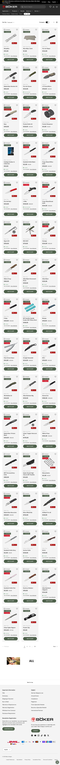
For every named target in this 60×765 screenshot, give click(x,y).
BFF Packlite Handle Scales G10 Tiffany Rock (30, 319)
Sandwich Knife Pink (9, 588)
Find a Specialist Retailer (37, 704)
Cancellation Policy (37, 759)
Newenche (45, 395)
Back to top (30, 682)
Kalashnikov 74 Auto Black (9, 434)
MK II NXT (25, 241)
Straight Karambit (28, 358)
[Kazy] (11, 113)
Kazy (5, 124)
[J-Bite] (30, 191)
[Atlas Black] (49, 268)
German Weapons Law (37, 693)
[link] (12, 646)
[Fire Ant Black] (49, 38)
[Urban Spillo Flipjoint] (11, 617)
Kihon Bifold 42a (27, 512)
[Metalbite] (11, 38)
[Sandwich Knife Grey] (11, 539)
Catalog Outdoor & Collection (9, 162)
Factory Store (6, 14)
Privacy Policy (27, 759)
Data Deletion (19, 759)
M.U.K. (44, 550)
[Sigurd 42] (11, 230)
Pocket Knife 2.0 (27, 124)
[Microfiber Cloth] (30, 38)
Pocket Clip (26, 627)
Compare (42, 22)
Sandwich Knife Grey (10, 550)
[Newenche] (49, 385)
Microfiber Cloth (28, 48)
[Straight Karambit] (30, 347)
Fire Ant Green (27, 86)
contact (35, 730)
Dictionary (5, 696)
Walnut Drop (7, 279)
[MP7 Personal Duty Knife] (11, 462)
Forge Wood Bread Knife (47, 202)
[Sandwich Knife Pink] (11, 577)
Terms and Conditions (47, 759)
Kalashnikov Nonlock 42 (10, 86)
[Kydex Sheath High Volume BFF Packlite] (30, 462)
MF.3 (43, 358)
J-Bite (25, 201)
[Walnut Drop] (11, 268)
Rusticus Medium (28, 588)
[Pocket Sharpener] (49, 113)
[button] (56, 6)
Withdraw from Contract (8, 710)
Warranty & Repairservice (9, 704)
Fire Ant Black (46, 48)
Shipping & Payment (7, 699)
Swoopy (44, 241)
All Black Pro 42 (46, 512)
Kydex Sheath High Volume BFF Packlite (29, 474)
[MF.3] (49, 347)
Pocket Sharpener (47, 124)
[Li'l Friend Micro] (49, 76)
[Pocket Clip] (30, 617)
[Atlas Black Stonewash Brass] (30, 268)
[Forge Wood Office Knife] (49, 151)
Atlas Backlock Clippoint (46, 589)
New (21, 14)
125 (35, 646)
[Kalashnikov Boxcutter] (11, 502)
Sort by (4, 22)
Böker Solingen (9, 756)
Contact (44, 2)
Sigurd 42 (6, 241)
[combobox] (33, 6)
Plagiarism (34, 701)
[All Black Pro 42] (49, 502)
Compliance (34, 699)
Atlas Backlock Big (28, 395)
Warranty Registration (8, 707)
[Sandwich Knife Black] (30, 151)
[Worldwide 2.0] (11, 385)
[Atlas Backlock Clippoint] (49, 577)
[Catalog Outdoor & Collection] (11, 151)
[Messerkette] (49, 462)
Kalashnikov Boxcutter (10, 512)
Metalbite (6, 48)
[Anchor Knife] (30, 539)
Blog (49, 2)
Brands (22, 11)
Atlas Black (45, 279)
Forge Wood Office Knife (47, 162)
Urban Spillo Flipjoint (10, 627)
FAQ (3, 693)
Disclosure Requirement (8, 713)
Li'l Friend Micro (46, 86)
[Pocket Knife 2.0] (30, 113)
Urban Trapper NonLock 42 (30, 434)
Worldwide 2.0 (8, 395)
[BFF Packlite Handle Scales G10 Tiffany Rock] (30, 307)
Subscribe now (8, 729)
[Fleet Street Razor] (11, 347)
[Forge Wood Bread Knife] (49, 191)
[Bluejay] (49, 307)
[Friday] (11, 307)
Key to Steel (5, 701)
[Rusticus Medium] (30, 577)
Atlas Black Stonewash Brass (29, 279)
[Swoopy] (49, 230)
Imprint (56, 759)
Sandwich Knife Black (29, 162)
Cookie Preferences (10, 759)
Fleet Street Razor (9, 358)
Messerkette (46, 473)
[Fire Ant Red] (11, 191)
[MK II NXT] (30, 230)
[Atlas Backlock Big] (30, 385)
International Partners (37, 710)
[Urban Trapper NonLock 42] (30, 423)
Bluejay (44, 318)
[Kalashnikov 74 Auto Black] (11, 423)
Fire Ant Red (7, 201)
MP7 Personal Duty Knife (9, 474)
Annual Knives (35, 696)
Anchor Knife (27, 550)
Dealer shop (14, 14)
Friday (5, 318)
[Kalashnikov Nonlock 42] (11, 76)
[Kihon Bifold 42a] (30, 502)
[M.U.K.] (49, 539)
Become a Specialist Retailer (39, 707)
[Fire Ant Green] (30, 76)
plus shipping (14, 56)
